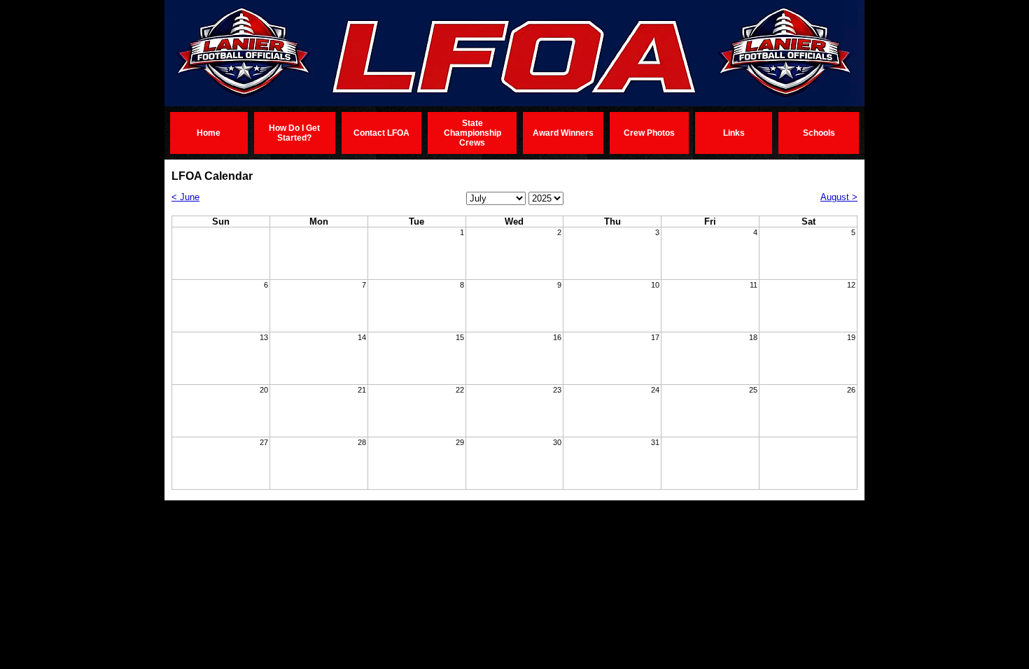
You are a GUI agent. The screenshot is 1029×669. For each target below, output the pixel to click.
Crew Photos (649, 133)
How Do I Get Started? (294, 133)
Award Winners (563, 133)
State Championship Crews (472, 133)
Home (208, 133)
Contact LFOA (382, 133)
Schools (819, 133)
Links (734, 133)
